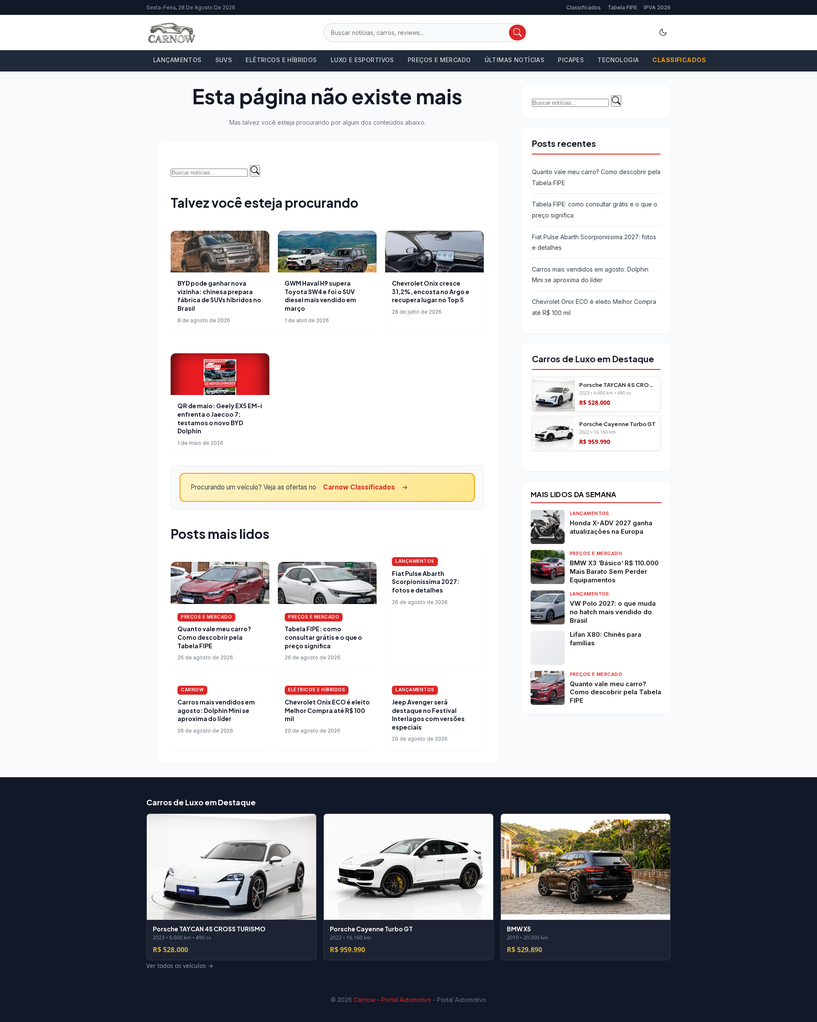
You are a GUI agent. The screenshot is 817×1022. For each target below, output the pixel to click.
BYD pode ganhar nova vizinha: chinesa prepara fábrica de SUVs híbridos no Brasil (219, 295)
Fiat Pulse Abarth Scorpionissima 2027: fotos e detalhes (426, 582)
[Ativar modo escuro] (663, 32)
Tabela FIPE (622, 7)
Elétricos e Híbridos (281, 59)
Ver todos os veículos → (565, 456)
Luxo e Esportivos (362, 59)
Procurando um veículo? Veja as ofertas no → (299, 487)
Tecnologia (618, 59)
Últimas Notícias (515, 59)
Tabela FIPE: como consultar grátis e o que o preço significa (323, 637)
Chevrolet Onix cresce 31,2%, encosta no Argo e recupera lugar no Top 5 (430, 291)
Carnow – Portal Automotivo (392, 999)
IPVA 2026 (657, 7)
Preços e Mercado (439, 59)
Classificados (583, 7)
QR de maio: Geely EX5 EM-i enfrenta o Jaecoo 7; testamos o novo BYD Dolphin (219, 418)
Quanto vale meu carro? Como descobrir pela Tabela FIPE (214, 637)
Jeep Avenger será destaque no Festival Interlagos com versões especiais (428, 714)
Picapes (571, 59)
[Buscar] (517, 32)
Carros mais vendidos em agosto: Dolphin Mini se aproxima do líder (216, 710)
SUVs (223, 59)
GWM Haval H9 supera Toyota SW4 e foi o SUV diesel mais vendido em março (320, 295)
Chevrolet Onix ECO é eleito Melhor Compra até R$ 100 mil (327, 710)
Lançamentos (177, 59)
